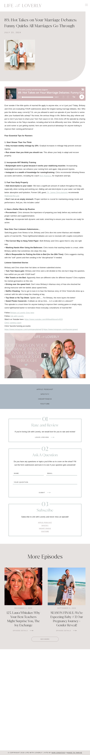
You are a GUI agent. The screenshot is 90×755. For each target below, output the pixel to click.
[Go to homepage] (23, 6)
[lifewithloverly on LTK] (46, 699)
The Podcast (65, 728)
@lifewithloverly (55, 660)
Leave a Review (42, 437)
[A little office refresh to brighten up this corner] (22, 672)
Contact (65, 739)
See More (45, 639)
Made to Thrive (74, 752)
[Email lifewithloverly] (41, 699)
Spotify (45, 394)
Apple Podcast (45, 389)
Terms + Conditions (45, 748)
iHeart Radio (65, 712)
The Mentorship (24, 728)
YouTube (45, 404)
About (24, 739)
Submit (42, 492)
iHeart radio (45, 528)
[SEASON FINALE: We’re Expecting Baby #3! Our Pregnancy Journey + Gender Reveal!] (67, 586)
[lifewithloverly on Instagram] (48, 699)
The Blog (24, 734)
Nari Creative (58, 752)
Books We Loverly (65, 734)
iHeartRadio (45, 399)
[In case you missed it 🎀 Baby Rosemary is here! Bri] (7, 672)
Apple (24, 712)
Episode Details (20, 630)
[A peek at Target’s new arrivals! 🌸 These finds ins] (37, 672)
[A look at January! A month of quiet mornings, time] (83, 672)
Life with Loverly (17, 316)
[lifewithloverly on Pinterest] (43, 699)
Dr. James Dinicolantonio (57, 192)
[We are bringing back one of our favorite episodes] (52, 672)
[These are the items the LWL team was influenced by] (67, 672)
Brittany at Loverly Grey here (22, 313)
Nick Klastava (45, 176)
